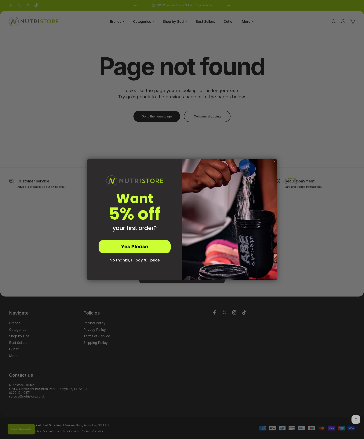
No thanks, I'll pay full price (135, 260)
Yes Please (134, 246)
